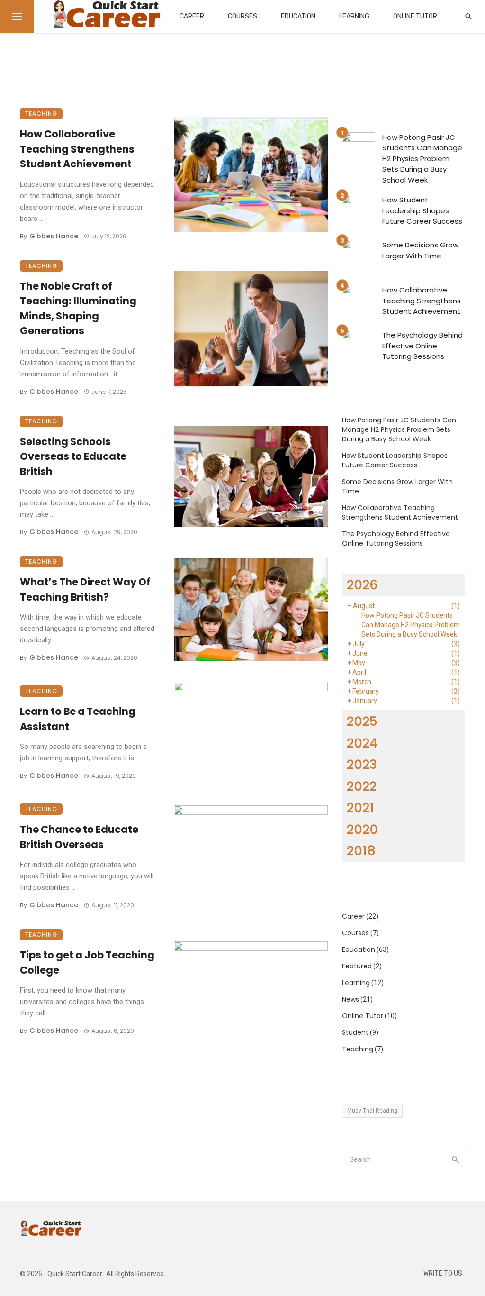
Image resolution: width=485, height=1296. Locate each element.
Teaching (41, 114)
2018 (361, 850)
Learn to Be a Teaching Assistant (77, 718)
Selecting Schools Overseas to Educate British (73, 456)
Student (355, 1032)
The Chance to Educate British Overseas (79, 836)
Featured (357, 966)
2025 (362, 721)
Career (192, 16)
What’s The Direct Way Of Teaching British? (85, 589)
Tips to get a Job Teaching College (87, 962)
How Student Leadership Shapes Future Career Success (422, 210)
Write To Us (442, 1273)
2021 (360, 807)
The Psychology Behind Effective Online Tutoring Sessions (422, 345)
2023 (362, 764)
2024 (362, 743)
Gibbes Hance (53, 236)
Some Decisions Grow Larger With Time (420, 250)
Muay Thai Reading (372, 1110)
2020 (362, 829)
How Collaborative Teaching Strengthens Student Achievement (77, 149)
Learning (354, 16)
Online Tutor (415, 16)
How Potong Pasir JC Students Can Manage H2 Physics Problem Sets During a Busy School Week (422, 158)
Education (298, 16)
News (350, 999)
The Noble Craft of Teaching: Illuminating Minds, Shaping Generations (78, 308)
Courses (242, 16)
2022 (362, 786)
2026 (362, 584)
